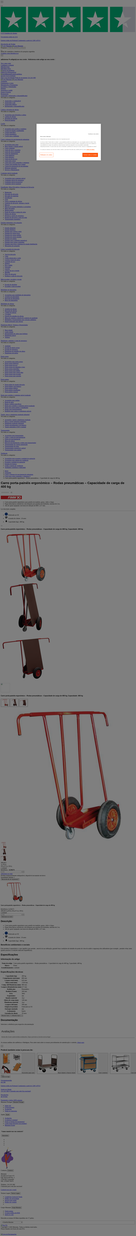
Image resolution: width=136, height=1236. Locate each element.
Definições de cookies (46, 155)
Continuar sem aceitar (93, 133)
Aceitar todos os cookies (90, 155)
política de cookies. (90, 149)
